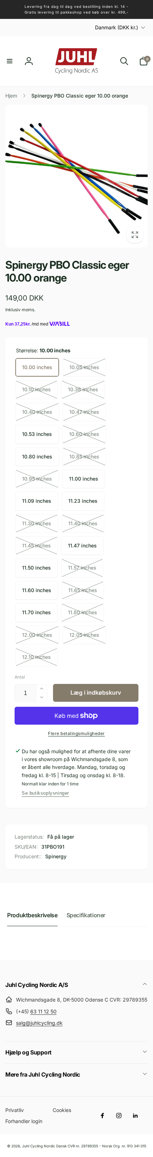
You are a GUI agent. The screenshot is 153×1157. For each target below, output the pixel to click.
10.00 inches (37, 367)
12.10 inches (36, 657)
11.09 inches (36, 501)
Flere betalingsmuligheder (76, 733)
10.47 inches (84, 412)
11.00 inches (83, 479)
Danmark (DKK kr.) (116, 27)
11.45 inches (36, 545)
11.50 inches (36, 568)
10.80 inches (37, 456)
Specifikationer (86, 915)
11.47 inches (82, 545)
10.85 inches (84, 456)
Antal (20, 677)
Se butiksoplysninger (45, 793)
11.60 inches (36, 590)
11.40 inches (82, 523)
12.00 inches (37, 635)
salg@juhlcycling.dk (39, 1023)
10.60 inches (84, 434)
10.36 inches (83, 389)
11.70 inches (36, 612)
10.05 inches (84, 367)
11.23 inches (82, 501)
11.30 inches (36, 523)
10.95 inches (37, 479)
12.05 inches (84, 635)
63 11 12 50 (43, 1011)
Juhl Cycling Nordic (38, 1146)
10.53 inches (37, 434)
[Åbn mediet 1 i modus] (76, 176)
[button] (9, 61)
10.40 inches (37, 412)
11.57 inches (82, 568)
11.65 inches (82, 590)
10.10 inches (36, 389)
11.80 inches (82, 612)
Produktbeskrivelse (32, 915)
